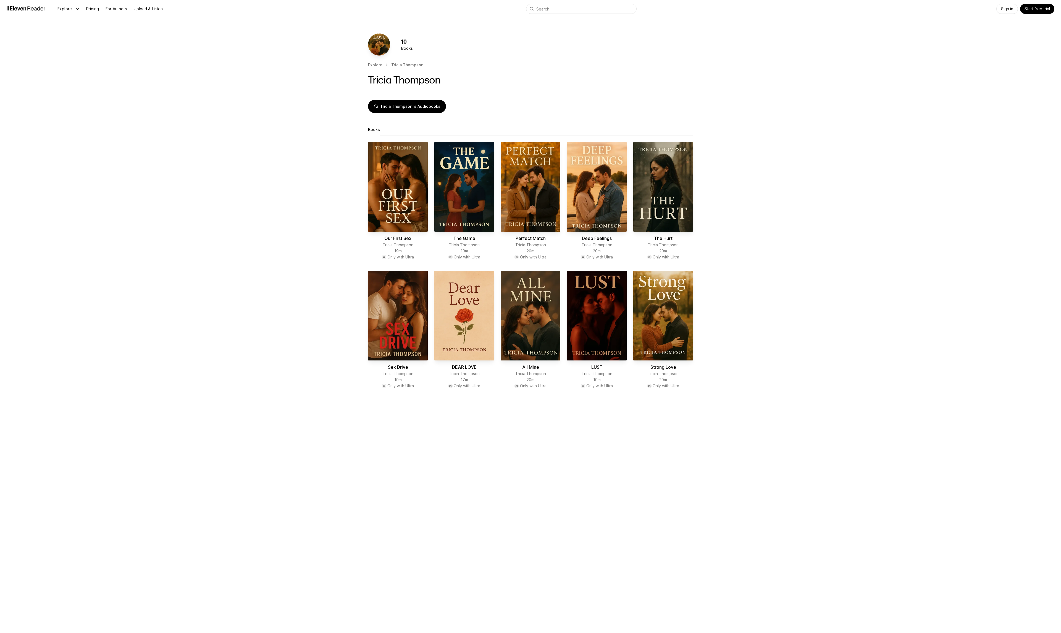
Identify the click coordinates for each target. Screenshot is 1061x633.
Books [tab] (374, 129)
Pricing (92, 8)
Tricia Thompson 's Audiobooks (410, 106)
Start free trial (1037, 8)
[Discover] (77, 9)
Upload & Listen (148, 8)
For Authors (116, 8)
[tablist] (530, 129)
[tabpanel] (530, 267)
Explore (64, 8)
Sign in (1007, 8)
